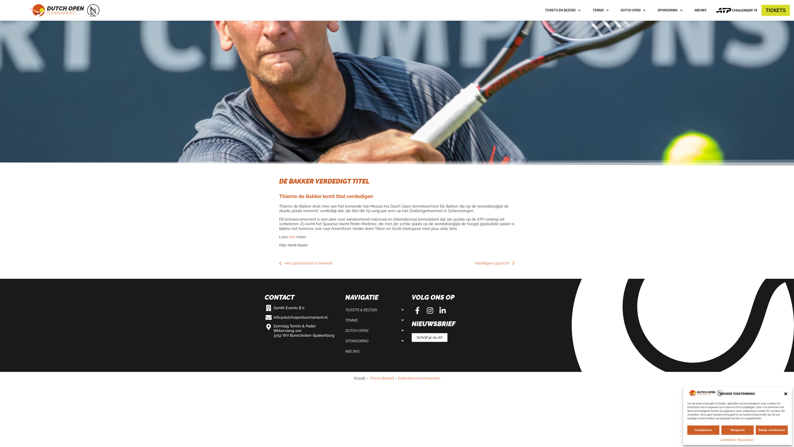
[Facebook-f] (417, 310)
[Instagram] (430, 310)
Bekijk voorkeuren (771, 430)
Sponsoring (356, 341)
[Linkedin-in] (442, 310)
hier (292, 237)
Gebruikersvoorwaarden (419, 378)
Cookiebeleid (727, 439)
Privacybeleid (745, 439)
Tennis (351, 320)
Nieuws (700, 10)
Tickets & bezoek (361, 310)
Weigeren (737, 430)
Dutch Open (356, 330)
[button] (786, 394)
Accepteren (703, 430)
